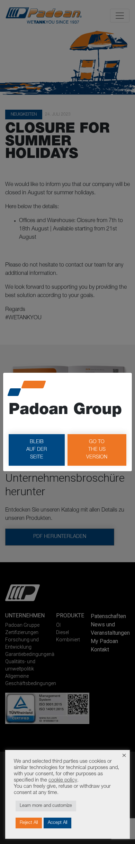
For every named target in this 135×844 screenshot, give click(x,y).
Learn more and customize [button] (46, 806)
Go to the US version (96, 449)
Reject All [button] (29, 823)
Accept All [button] (57, 823)
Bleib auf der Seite (36, 449)
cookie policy (62, 780)
